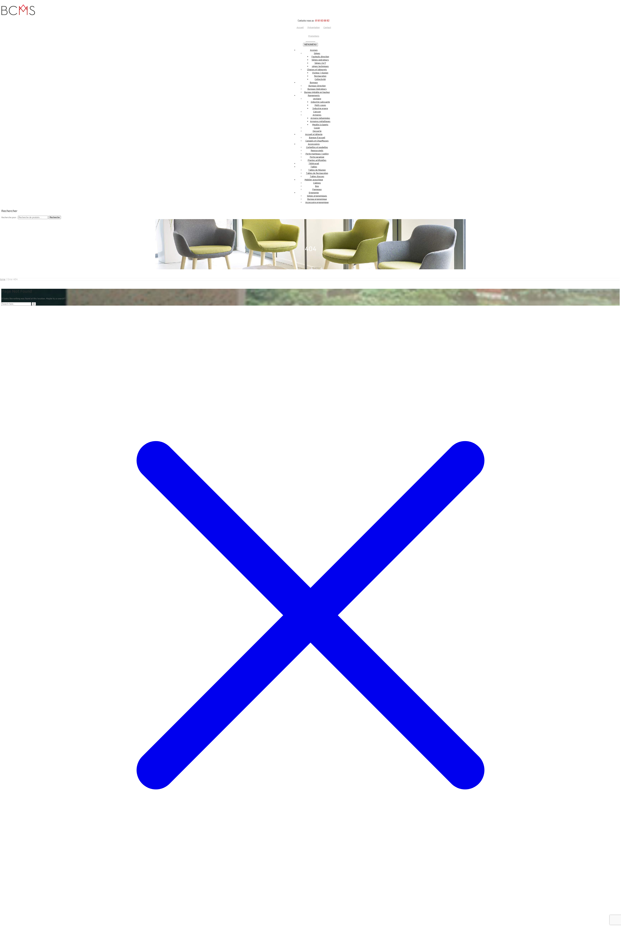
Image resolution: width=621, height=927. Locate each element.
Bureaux (314, 82)
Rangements (314, 95)
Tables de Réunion (317, 170)
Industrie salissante (320, 102)
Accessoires (314, 144)
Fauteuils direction (320, 56)
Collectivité (320, 79)
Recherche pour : (9, 217)
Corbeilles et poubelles (317, 147)
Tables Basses (317, 176)
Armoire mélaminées (320, 118)
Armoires (317, 115)
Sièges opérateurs (320, 60)
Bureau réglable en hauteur (317, 92)
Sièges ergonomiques (317, 196)
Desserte (317, 131)
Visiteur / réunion (320, 72)
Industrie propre (320, 108)
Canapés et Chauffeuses (317, 141)
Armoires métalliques (320, 121)
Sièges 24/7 (320, 63)
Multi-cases (320, 105)
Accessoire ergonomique (317, 202)
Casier (317, 128)
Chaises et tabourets (317, 69)
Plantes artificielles (317, 160)
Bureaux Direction (317, 85)
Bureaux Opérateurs (317, 89)
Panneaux (317, 189)
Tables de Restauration (317, 173)
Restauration (320, 76)
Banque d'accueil (317, 137)
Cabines (317, 183)
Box (317, 186)
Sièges (317, 53)
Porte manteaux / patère (317, 153)
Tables (313, 166)
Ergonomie (314, 192)
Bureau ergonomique (317, 199)
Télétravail (314, 163)
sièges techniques (320, 66)
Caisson (317, 111)
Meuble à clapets (320, 124)
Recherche (55, 217)
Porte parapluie (317, 157)
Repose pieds (317, 150)
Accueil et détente (313, 134)
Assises (314, 50)
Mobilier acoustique (314, 179)
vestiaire (317, 98)
